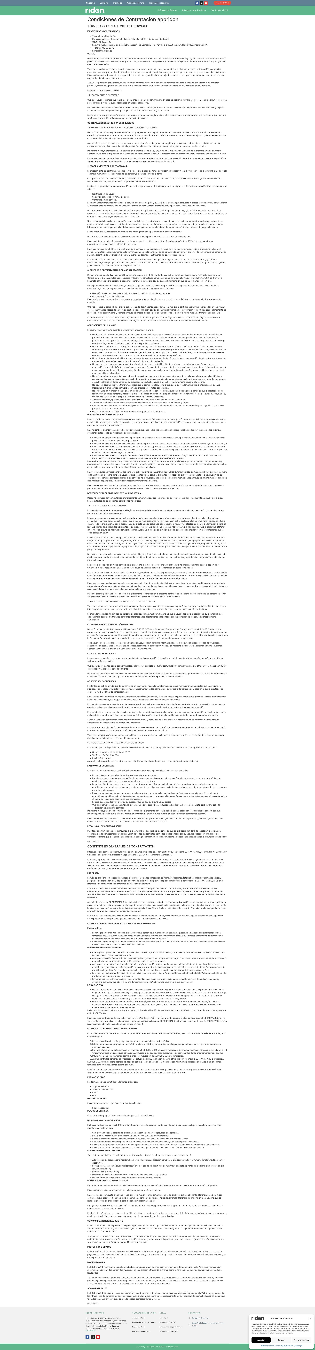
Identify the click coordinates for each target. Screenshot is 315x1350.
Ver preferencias (301, 1340)
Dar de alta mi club (219, 10)
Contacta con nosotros (141, 1331)
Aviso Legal (298, 1346)
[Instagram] (201, 3)
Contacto (104, 3)
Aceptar (261, 1340)
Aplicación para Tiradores (194, 10)
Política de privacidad (167, 1322)
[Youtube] (98, 1337)
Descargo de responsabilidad (170, 1327)
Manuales (117, 3)
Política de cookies (267, 1346)
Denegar (281, 1340)
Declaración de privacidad (284, 1346)
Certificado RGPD (172, 1347)
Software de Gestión (167, 10)
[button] (310, 1318)
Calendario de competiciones (143, 1322)
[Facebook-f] (87, 1337)
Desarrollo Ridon (138, 1327)
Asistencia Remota (135, 3)
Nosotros (90, 3)
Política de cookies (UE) (168, 1331)
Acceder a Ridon (138, 1318)
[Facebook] (197, 3)
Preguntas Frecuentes (159, 3)
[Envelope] (206, 3)
